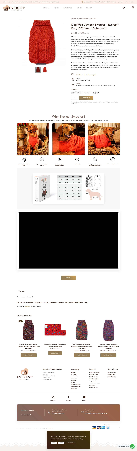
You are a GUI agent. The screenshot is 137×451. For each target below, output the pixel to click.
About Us (120, 2)
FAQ (126, 2)
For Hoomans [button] (68, 8)
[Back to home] (14, 8)
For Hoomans (92, 385)
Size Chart (74, 89)
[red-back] (45, 70)
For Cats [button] (56, 8)
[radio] (74, 93)
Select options (29, 355)
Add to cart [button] (55, 353)
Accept (53, 442)
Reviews (73, 382)
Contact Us (73, 380)
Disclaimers (74, 388)
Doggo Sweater (93, 381)
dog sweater (112, 102)
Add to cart (86, 98)
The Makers (74, 378)
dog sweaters (92, 102)
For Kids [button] (79, 8)
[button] (33, 139)
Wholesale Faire (111, 374)
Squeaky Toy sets (93, 376)
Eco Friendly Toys (93, 387)
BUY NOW (68, 278)
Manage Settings (71, 442)
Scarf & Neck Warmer (94, 383)
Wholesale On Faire (27, 410)
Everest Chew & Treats (94, 372)
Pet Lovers (49, 428)
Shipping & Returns (75, 384)
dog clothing (106, 102)
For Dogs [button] (46, 8)
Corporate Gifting (112, 376)
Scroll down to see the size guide (86, 75)
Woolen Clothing (84, 102)
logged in (28, 306)
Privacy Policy (78, 439)
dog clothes (99, 102)
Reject (61, 442)
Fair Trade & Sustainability (74, 375)
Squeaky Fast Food (93, 378)
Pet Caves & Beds (93, 374)
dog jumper (77, 102)
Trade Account (25, 415)
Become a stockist (112, 372)
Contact (132, 2)
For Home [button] (89, 8)
